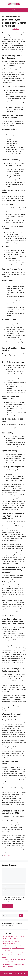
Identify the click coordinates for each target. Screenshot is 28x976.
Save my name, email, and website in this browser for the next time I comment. (14, 899)
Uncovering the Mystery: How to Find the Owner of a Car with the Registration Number (13, 955)
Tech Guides (7, 855)
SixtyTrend (13, 973)
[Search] (21, 915)
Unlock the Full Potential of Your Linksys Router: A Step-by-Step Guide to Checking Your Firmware (13, 948)
